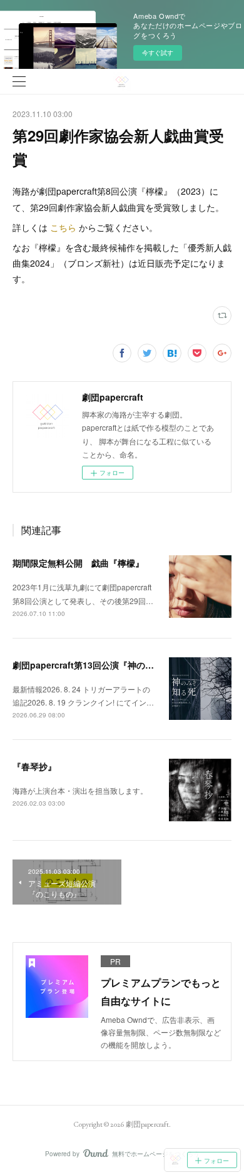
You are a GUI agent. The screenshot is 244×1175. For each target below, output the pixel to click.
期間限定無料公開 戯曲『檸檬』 (78, 563)
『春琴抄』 (34, 766)
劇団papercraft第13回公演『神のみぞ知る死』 (105, 665)
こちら (63, 227)
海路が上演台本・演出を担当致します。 (80, 790)
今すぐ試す (157, 52)
